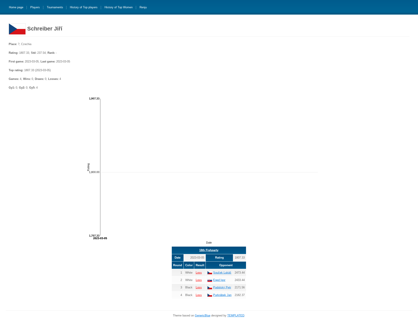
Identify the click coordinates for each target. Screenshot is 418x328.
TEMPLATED (235, 315)
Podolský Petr (222, 287)
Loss (199, 272)
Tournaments (55, 7)
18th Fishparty (208, 250)
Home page (16, 7)
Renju (143, 7)
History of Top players (84, 7)
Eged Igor (219, 280)
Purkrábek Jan (222, 295)
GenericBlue (202, 315)
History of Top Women (118, 7)
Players (35, 7)
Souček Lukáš (222, 272)
